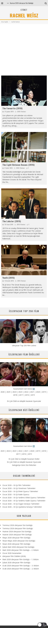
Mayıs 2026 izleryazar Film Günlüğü (16, 537)
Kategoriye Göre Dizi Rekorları (24, 465)
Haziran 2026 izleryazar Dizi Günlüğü (21, 3)
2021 (32, 392)
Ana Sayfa (4, 22)
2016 (27, 395)
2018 (15, 395)
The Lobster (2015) (11, 221)
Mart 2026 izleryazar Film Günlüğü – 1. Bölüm (20, 559)
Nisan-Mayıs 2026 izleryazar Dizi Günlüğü (18, 541)
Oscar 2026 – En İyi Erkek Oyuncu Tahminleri (20, 491)
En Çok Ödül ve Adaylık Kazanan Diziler (24, 459)
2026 (3, 392)
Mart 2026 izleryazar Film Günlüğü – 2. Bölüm (20, 550)
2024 (14, 392)
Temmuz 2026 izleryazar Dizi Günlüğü (17, 525)
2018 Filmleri (21, 112)
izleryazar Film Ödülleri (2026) (14, 556)
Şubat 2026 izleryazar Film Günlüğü (16, 562)
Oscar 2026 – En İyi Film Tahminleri (16, 485)
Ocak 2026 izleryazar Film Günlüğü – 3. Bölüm (20, 565)
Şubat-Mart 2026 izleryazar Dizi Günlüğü (18, 547)
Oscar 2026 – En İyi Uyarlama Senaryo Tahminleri (22, 507)
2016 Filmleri (20, 168)
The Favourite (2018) (12, 108)
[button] (42, 625)
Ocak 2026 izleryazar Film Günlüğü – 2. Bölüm (20, 568)
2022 (26, 392)
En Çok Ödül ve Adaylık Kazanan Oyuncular (24, 401)
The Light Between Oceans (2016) (18, 164)
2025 (8, 392)
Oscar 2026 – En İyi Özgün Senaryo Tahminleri (20, 504)
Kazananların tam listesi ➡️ (24, 446)
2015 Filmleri (21, 224)
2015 (33, 395)
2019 (44, 392)
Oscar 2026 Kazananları (11, 553)
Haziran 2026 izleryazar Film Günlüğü (17, 534)
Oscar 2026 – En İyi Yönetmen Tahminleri (18, 488)
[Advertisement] (24, 49)
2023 (20, 392)
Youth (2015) (8, 277)
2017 (21, 395)
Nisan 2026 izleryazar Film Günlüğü (16, 544)
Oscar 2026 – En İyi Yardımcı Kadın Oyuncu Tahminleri (23, 500)
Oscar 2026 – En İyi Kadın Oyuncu (15, 494)
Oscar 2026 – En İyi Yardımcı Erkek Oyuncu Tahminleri (23, 497)
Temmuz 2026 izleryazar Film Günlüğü (17, 528)
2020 (38, 392)
